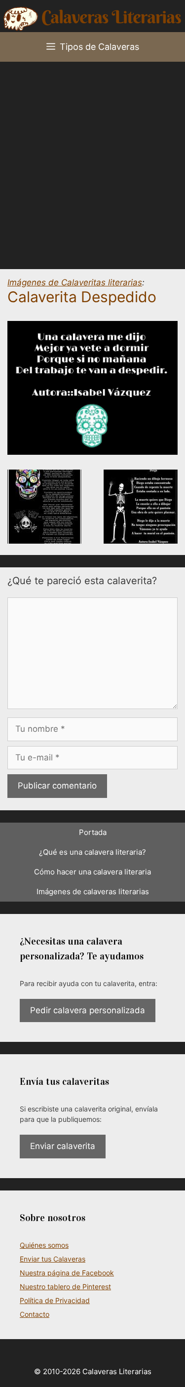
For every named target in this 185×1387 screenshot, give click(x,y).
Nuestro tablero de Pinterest (65, 1286)
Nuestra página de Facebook (67, 1272)
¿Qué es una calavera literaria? (92, 852)
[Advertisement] (92, 159)
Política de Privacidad (55, 1300)
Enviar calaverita (62, 1146)
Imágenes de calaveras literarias (93, 891)
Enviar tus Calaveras (52, 1259)
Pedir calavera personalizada (87, 1010)
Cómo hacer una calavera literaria (92, 871)
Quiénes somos (44, 1245)
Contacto (34, 1314)
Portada (93, 832)
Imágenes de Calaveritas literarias (74, 282)
